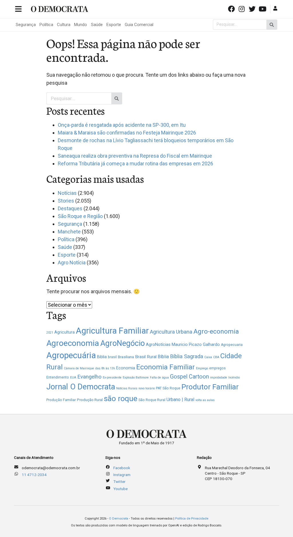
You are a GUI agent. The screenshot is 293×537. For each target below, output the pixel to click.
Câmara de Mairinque (79, 368)
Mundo (80, 24)
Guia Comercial (139, 24)
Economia (125, 368)
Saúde (97, 24)
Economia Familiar (165, 367)
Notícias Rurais (126, 388)
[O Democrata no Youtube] (263, 8)
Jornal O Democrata (80, 386)
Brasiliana (126, 357)
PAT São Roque (168, 388)
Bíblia (163, 356)
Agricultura (64, 332)
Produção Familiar (61, 400)
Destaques (70, 208)
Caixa (208, 357)
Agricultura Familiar (112, 331)
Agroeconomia (72, 343)
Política (46, 24)
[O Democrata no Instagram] (242, 8)
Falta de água (159, 377)
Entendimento (57, 377)
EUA (73, 377)
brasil (112, 357)
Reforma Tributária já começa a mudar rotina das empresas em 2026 (135, 163)
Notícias (67, 193)
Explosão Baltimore (136, 377)
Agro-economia (216, 331)
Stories (66, 201)
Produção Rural (90, 400)
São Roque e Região (80, 216)
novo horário (146, 388)
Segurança (26, 24)
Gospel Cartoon (189, 376)
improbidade (218, 377)
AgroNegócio (122, 343)
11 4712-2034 (34, 474)
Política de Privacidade (191, 518)
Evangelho (89, 377)
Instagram (121, 474)
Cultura (63, 24)
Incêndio (234, 377)
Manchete (69, 232)
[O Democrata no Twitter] (252, 8)
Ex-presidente (112, 377)
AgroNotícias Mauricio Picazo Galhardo (183, 344)
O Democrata (118, 518)
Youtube (120, 488)
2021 (49, 332)
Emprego (202, 368)
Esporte (113, 24)
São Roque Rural (151, 400)
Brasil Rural (146, 356)
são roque (120, 398)
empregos (217, 368)
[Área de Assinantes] (276, 8)
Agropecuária (71, 355)
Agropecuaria (232, 345)
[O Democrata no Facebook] (231, 8)
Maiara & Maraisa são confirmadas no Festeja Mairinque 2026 (127, 133)
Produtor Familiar (210, 387)
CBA (216, 357)
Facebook (121, 467)
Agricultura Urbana (171, 332)
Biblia (102, 356)
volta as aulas (205, 400)
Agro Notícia (72, 262)
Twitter (119, 481)
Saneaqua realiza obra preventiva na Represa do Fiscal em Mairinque (135, 156)
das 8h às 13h (105, 368)
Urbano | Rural (180, 399)
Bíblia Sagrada (186, 356)
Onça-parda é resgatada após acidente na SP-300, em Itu (122, 125)
